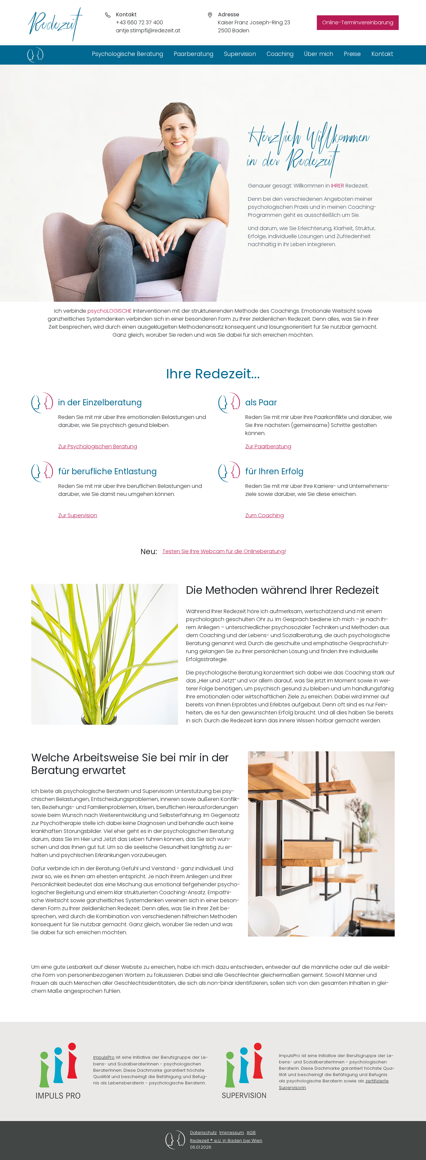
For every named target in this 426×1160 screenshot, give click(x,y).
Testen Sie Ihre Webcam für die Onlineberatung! (224, 551)
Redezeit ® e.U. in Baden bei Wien (226, 1140)
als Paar (261, 402)
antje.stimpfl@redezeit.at (148, 30)
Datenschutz (203, 1132)
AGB (251, 1132)
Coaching (280, 54)
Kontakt (382, 54)
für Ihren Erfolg (274, 471)
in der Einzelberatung (100, 402)
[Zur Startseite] (35, 55)
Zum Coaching (264, 515)
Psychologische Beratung (127, 54)
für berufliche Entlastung (107, 471)
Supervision (240, 54)
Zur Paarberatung (268, 446)
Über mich (318, 54)
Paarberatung (193, 54)
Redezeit (53, 17)
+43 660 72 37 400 (139, 22)
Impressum (231, 1132)
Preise (352, 54)
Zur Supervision (77, 515)
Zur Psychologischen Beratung (97, 446)
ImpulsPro (103, 1057)
